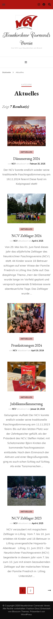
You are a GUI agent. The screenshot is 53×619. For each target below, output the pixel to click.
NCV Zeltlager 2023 (26, 518)
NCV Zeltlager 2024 (26, 235)
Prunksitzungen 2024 (26, 345)
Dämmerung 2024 (26, 158)
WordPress (26, 614)
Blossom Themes (20, 611)
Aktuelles (26, 152)
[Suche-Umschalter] (49, 4)
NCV (14, 164)
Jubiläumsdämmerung (26, 403)
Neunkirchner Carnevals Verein (27, 39)
